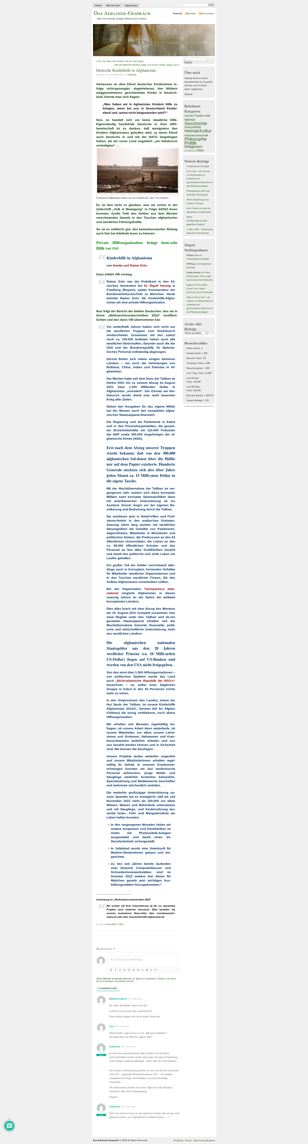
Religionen (193, 146)
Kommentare (207, 13)
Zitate (200, 150)
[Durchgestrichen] (124, 970)
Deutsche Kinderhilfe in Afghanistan (126, 70)
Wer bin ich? (113, 5)
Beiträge (191, 13)
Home (98, 5)
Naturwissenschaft (196, 135)
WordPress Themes (183, 1141)
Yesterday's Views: (196, 363)
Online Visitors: (194, 348)
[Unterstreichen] (120, 970)
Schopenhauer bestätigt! (198, 166)
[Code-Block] (142, 970)
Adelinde (132, 75)
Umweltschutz (190, 151)
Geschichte (195, 123)
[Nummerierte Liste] (129, 970)
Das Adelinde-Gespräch (122, 12)
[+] (155, 969)
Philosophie (195, 139)
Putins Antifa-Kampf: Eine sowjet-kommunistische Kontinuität (199, 276)
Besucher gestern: (195, 368)
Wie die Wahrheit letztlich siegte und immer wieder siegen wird (146, 65)
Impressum (131, 5)
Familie (188, 115)
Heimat (191, 130)
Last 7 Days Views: (196, 373)
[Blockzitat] (138, 970)
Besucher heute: (194, 358)
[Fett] (111, 970)
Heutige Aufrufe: (194, 353)
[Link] (147, 970)
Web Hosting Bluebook (204, 1141)
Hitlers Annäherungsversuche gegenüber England (197, 221)
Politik (120, 924)
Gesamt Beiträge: (195, 400)
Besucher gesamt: (195, 395)
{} (151, 969)
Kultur (205, 130)
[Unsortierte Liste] (133, 970)
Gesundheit (111, 924)
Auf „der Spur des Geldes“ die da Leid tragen (121, 61)
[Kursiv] (115, 970)
